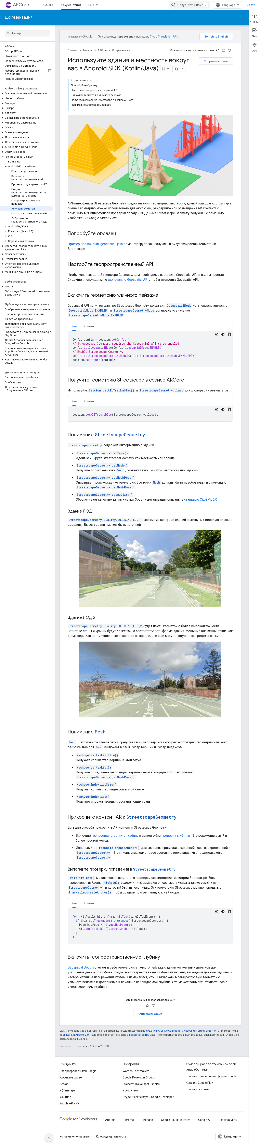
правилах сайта (139, 1034)
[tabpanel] (150, 349)
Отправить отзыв (216, 61)
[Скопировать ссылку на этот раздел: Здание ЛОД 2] (99, 617)
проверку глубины (175, 836)
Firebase (147, 1119)
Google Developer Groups (139, 1077)
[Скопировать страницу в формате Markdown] (176, 68)
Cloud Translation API (163, 36)
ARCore (21, 5)
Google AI (204, 1119)
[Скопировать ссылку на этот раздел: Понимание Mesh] (109, 732)
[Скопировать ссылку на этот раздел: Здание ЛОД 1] (99, 511)
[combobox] (189, 5)
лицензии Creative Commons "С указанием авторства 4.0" (181, 1030)
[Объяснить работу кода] (216, 334)
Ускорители (130, 1090)
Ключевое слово (71, 1077)
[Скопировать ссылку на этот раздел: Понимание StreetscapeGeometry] (149, 435)
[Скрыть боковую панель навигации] (49, 1138)
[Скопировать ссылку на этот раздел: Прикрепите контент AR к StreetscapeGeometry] (181, 817)
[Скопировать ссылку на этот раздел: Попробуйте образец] (120, 233)
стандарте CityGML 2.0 (200, 499)
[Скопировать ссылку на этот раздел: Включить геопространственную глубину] (164, 957)
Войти (251, 4)
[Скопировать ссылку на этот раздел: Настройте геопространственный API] (157, 264)
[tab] (74, 326)
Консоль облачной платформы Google (211, 1076)
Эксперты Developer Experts (141, 1084)
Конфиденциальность (111, 1136)
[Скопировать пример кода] (229, 334)
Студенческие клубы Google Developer (148, 1097)
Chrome (129, 1119)
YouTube (65, 1097)
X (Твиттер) (67, 1090)
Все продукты (228, 1119)
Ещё (91, 5)
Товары (87, 50)
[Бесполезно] (230, 50)
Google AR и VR (69, 1103)
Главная (73, 50)
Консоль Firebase (197, 1089)
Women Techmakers (136, 1071)
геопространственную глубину (115, 836)
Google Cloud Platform (175, 1119)
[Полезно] (224, 50)
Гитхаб (64, 1084)
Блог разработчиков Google (78, 1071)
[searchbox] (27, 33)
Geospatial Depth (80, 967)
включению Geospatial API (128, 280)
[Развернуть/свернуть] (91, 80)
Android (110, 1119)
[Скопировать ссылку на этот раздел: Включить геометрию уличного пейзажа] (162, 295)
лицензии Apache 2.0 (76, 1034)
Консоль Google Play (199, 1082)
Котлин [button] (89, 326)
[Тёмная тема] (223, 334)
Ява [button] (74, 326)
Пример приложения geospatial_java (95, 244)
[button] (26, 93)
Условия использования (76, 1136)
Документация (71, 5)
